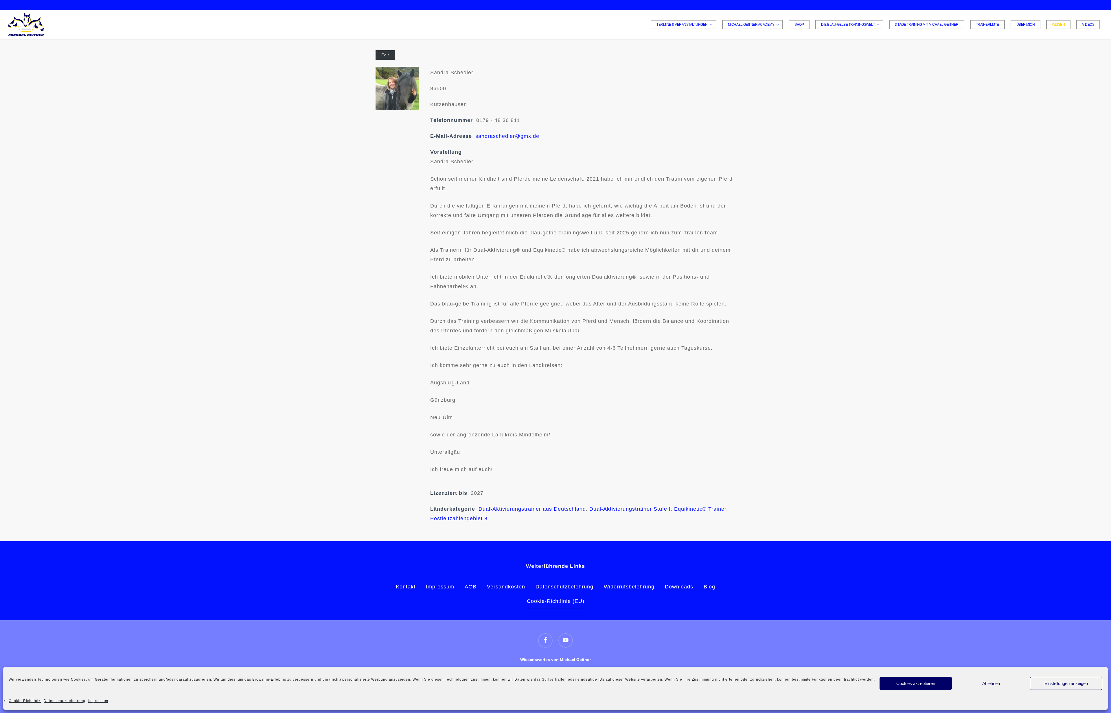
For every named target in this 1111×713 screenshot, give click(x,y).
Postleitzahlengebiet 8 (459, 518)
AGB (471, 587)
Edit (385, 55)
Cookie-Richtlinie (25, 701)
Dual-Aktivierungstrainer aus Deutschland (532, 509)
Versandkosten (506, 587)
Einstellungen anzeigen (1066, 683)
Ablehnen (991, 683)
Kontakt (405, 587)
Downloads (679, 587)
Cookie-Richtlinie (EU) (555, 601)
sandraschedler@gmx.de (507, 136)
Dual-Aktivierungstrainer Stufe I (630, 509)
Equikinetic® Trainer (700, 509)
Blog (709, 587)
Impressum (98, 701)
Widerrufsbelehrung (629, 587)
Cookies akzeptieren (915, 683)
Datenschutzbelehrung (64, 701)
